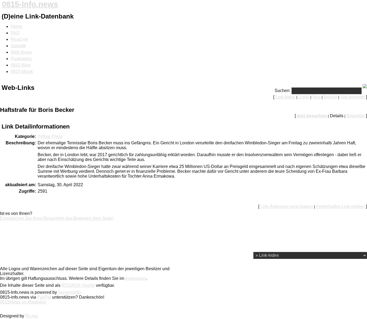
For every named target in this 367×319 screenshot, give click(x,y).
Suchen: (282, 90)
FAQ (15, 33)
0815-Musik (22, 71)
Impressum (135, 278)
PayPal (44, 297)
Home (16, 26)
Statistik (18, 45)
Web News (21, 52)
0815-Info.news (30, 4)
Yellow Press (50, 136)
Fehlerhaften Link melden (340, 206)
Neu (316, 97)
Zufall (303, 97)
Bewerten (356, 115)
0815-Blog (21, 65)
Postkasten (21, 58)
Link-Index (285, 97)
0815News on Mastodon (23, 302)
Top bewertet (352, 97)
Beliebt (330, 97)
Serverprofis (69, 292)
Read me (19, 39)
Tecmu (31, 316)
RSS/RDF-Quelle (78, 285)
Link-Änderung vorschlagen (286, 206)
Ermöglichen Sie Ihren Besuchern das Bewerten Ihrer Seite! (56, 218)
